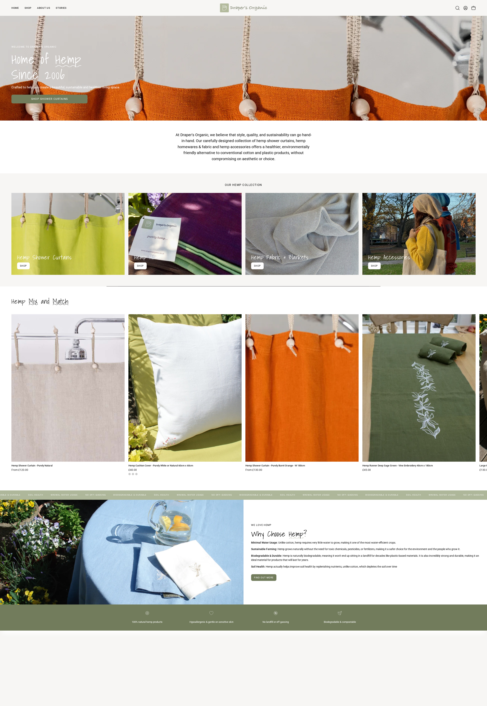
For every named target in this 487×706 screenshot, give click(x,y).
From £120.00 (19, 470)
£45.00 (366, 470)
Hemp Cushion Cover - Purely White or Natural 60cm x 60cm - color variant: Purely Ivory (133, 474)
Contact (252, 645)
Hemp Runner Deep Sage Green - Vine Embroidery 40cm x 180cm (397, 466)
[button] (458, 8)
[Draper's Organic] (243, 8)
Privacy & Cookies (257, 656)
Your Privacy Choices (259, 667)
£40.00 (132, 470)
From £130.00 (253, 470)
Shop (23, 265)
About (251, 639)
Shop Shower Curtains (49, 99)
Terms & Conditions (258, 662)
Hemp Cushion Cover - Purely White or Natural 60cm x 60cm (160, 466)
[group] (243, 394)
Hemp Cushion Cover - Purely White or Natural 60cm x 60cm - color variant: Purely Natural (129, 474)
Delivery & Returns (258, 650)
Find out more (264, 577)
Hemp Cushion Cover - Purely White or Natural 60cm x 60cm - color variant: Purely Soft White (136, 474)
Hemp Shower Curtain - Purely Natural (32, 466)
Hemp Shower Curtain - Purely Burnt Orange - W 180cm (275, 466)
